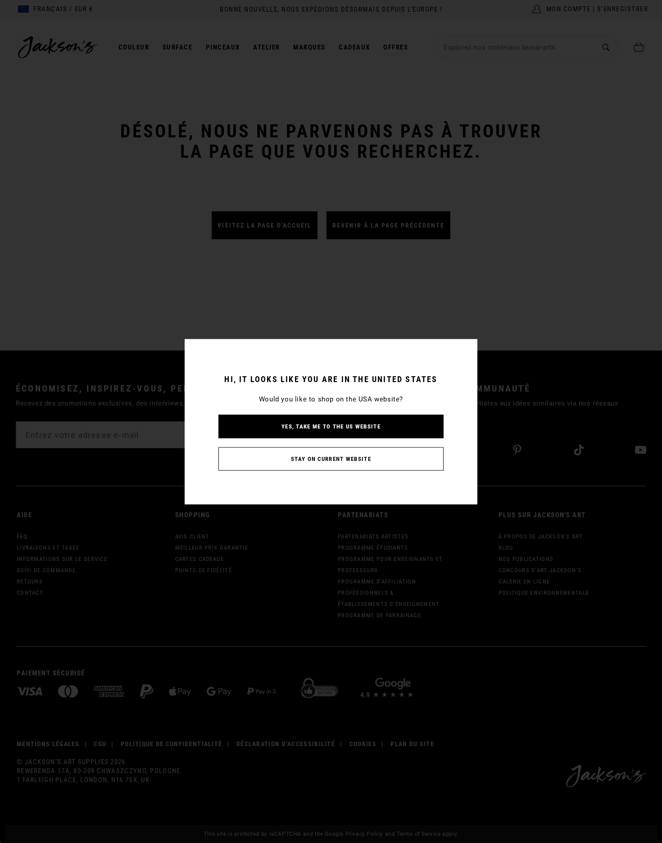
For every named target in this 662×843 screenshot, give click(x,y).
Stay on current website (331, 458)
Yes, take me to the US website (331, 426)
